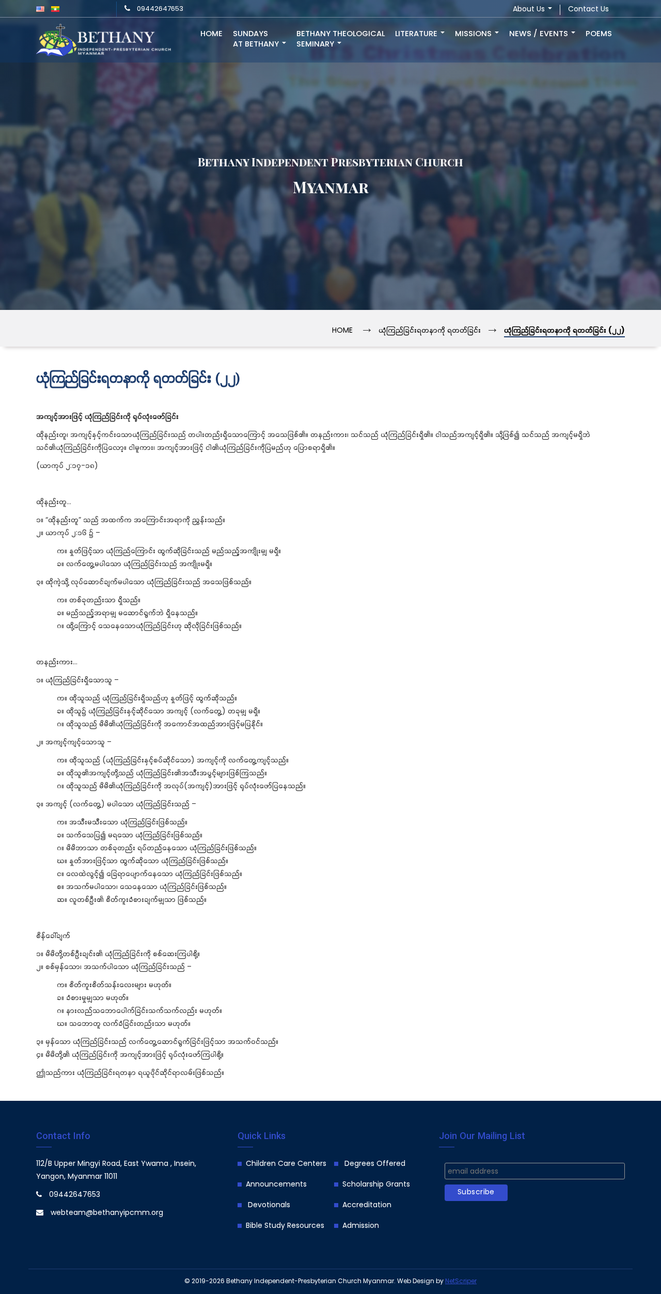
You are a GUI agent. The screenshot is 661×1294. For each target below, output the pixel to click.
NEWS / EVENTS (539, 34)
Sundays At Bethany (257, 39)
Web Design (415, 1281)
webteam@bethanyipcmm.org (107, 1213)
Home (211, 34)
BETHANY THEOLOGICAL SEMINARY (340, 39)
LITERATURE (417, 34)
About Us (530, 9)
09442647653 (160, 9)
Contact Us (588, 9)
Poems (599, 34)
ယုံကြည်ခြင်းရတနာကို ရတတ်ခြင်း (430, 330)
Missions (474, 34)
